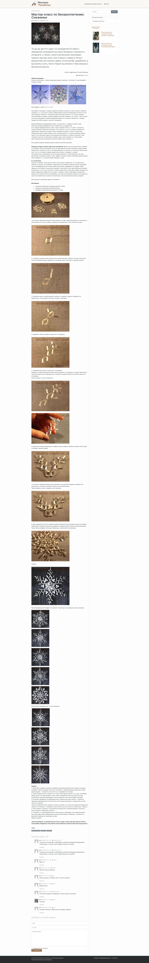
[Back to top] (146, 960)
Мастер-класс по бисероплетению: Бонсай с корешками (107, 33)
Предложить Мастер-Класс (93, 4)
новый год (43, 830)
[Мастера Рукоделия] (41, 4)
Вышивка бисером (98, 21)
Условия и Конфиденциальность (102, 958)
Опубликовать (36, 950)
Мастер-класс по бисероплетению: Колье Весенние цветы (108, 45)
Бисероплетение (97, 17)
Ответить (42, 847)
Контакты (115, 958)
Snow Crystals (48, 107)
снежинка (49, 830)
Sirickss (85, 75)
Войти (106, 4)
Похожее (95, 28)
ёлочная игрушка (36, 830)
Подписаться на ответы (40, 948)
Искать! (114, 11)
